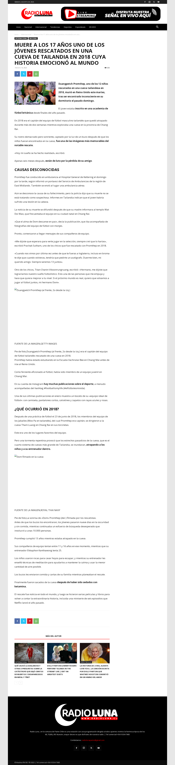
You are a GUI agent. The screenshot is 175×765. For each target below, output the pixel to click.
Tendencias (55, 27)
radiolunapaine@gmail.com (93, 740)
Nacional (28, 27)
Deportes (68, 27)
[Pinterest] (30, 74)
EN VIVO (92, 27)
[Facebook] (145, 2)
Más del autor (53, 636)
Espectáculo (80, 27)
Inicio (18, 27)
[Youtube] (158, 2)
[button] (157, 27)
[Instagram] (149, 2)
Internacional (41, 27)
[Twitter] (154, 2)
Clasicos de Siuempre (56, 662)
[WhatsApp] (36, 74)
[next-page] (20, 682)
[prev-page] (16, 682)
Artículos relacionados (29, 636)
